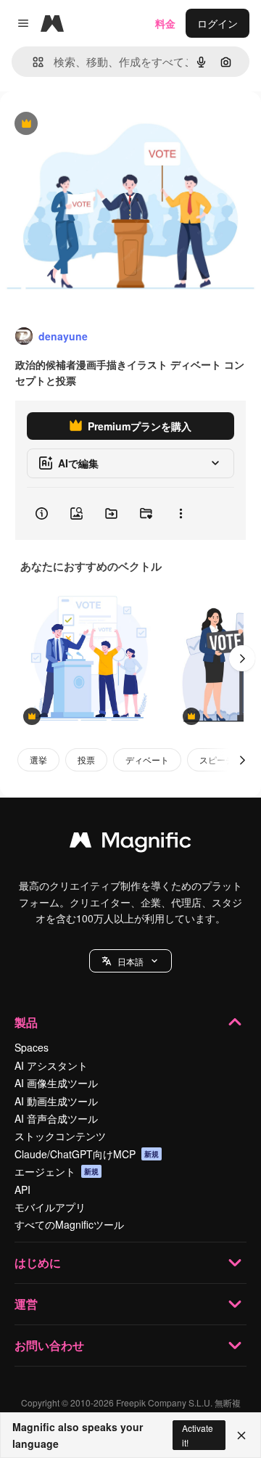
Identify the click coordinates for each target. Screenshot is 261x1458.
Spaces (31, 1047)
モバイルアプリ (50, 1207)
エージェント (56, 1171)
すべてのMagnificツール (69, 1224)
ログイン (217, 23)
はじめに (37, 1262)
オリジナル (99, 124)
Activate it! (197, 1435)
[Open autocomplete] (32, 62)
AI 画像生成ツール (56, 1083)
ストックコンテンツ (60, 1136)
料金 (165, 23)
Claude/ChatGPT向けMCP (86, 1154)
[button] (130, 960)
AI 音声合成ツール (56, 1118)
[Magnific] (130, 843)
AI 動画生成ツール (56, 1101)
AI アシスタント (51, 1065)
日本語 (130, 961)
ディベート (147, 759)
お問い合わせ (49, 1345)
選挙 (38, 759)
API (22, 1189)
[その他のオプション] (180, 513)
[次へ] (242, 658)
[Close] (241, 1435)
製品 (26, 1022)
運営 (26, 1303)
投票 (86, 759)
